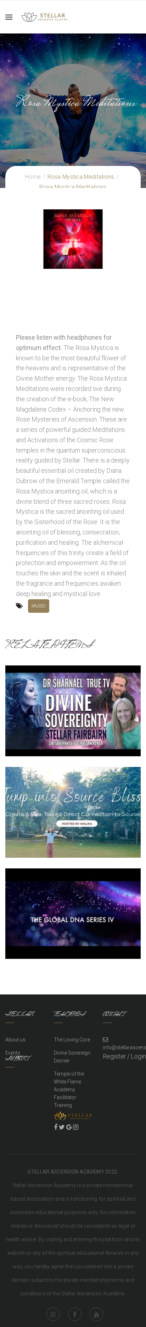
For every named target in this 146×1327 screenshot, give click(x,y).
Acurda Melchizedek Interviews (73, 912)
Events (12, 1053)
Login (138, 1056)
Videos (73, 719)
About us (15, 1040)
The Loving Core (72, 1040)
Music (39, 605)
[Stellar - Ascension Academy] (44, 16)
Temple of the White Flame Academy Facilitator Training (69, 1089)
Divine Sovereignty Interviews (73, 709)
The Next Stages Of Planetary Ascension (73, 810)
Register (114, 1056)
